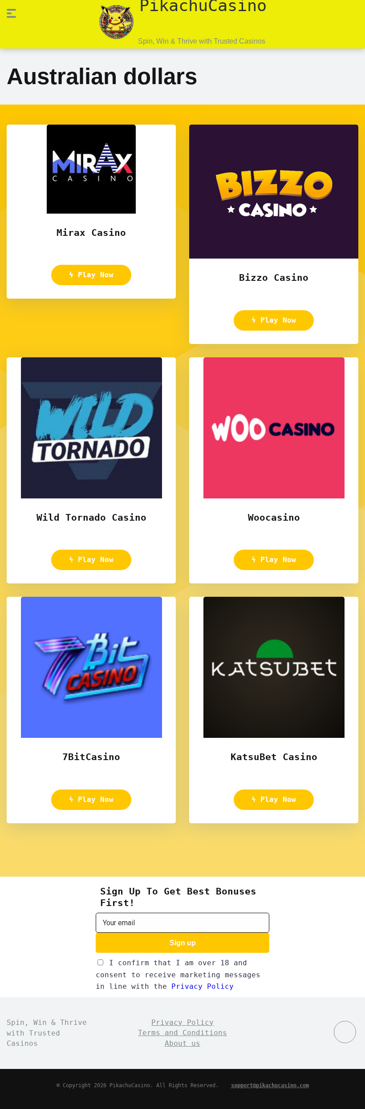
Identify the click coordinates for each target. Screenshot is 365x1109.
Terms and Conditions (182, 1032)
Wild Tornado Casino (91, 517)
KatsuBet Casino (274, 756)
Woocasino (274, 517)
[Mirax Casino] (91, 211)
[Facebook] (345, 1032)
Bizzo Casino (273, 277)
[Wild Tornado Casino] (91, 496)
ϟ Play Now (91, 275)
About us (182, 1043)
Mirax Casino (91, 232)
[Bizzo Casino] (273, 256)
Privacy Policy (202, 986)
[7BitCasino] (91, 735)
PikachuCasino (203, 4)
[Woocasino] (274, 496)
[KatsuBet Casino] (274, 735)
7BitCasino (91, 756)
